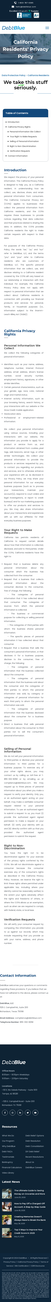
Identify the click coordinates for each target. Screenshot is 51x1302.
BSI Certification (22, 1266)
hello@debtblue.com (26, 6)
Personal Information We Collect (25, 131)
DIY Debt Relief (32, 1151)
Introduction (13, 122)
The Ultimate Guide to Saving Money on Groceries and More (29, 1192)
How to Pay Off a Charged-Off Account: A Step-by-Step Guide (29, 1205)
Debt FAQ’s (7, 1151)
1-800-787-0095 (25, 2)
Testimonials (8, 1157)
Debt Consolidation (35, 1146)
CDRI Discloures (38, 1266)
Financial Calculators (12, 1167)
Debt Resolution (33, 1141)
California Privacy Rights (19, 127)
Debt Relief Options (35, 1135)
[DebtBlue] (13, 28)
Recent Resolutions (35, 1157)
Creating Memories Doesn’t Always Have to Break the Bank (30, 1218)
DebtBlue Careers (34, 1167)
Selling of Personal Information (24, 141)
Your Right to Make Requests (23, 136)
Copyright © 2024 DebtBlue (15, 1258)
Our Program (8, 1141)
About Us (30, 1162)
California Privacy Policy (28, 1262)
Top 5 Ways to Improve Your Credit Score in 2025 (28, 1231)
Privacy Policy (10, 1262)
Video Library (8, 1172)
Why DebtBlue (8, 1146)
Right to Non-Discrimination (23, 146)
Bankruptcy (7, 1162)
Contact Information (18, 156)
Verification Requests (20, 151)
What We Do (8, 1135)
